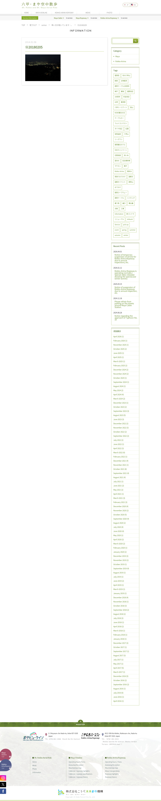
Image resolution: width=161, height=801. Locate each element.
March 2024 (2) (119, 398)
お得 (116, 102)
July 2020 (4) (118, 527)
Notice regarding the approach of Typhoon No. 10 (126, 317)
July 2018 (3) (118, 618)
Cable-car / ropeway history (78, 777)
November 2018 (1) (121, 601)
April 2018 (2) (118, 626)
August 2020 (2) (119, 523)
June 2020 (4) (118, 531)
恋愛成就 (118, 155)
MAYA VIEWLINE (41, 12)
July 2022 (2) (118, 440)
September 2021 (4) (121, 473)
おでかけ (118, 187)
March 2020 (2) (119, 543)
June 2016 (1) (118, 697)
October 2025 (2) (120, 349)
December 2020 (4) (120, 506)
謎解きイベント (120, 182)
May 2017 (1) (118, 663)
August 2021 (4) (119, 477)
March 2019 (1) (119, 589)
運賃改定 (130, 91)
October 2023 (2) (120, 407)
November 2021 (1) (121, 465)
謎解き (131, 176)
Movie (34, 765)
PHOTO (109, 12)
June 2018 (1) (118, 622)
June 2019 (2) (118, 581)
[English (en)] (134, 4)
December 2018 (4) (120, 597)
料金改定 (126, 97)
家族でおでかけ (120, 176)
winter (44, 25)
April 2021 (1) (118, 494)
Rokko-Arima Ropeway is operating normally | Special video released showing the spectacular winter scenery (125, 274)
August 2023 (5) (119, 415)
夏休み (117, 160)
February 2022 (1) (120, 456)
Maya (117, 56)
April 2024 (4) (118, 394)
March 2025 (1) (119, 361)
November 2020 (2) (121, 510)
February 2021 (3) (120, 502)
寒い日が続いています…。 (62, 25)
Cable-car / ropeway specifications (80, 774)
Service (117, 224)
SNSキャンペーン (121, 150)
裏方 (124, 203)
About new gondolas (112, 771)
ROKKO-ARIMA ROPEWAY (64, 12)
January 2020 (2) (120, 552)
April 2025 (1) (118, 357)
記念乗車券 (126, 160)
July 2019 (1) (118, 576)
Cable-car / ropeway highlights (79, 771)
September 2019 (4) (121, 568)
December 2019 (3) (120, 556)
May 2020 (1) (118, 535)
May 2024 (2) (118, 390)
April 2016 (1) (118, 701)
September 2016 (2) (121, 684)
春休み (129, 171)
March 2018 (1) (119, 630)
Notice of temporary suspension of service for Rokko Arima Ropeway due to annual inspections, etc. (125, 258)
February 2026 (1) (120, 340)
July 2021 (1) (118, 481)
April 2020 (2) (118, 539)
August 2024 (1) (119, 386)
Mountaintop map (75, 768)
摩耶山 (131, 182)
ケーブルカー (119, 118)
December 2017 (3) (120, 643)
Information (119, 214)
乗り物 (117, 203)
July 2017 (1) (118, 659)
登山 (131, 107)
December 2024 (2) (120, 369)
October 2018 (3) (120, 605)
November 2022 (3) (121, 427)
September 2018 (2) (121, 610)
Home (34, 762)
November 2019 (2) (121, 560)
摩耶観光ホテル (120, 144)
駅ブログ (33, 25)
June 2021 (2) (118, 485)
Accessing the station (76, 765)
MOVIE (88, 12)
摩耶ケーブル (119, 198)
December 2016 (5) (120, 676)
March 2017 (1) (119, 672)
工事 (122, 208)
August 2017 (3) (119, 655)
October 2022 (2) (120, 431)
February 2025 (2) (120, 365)
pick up (125, 224)
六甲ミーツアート (121, 107)
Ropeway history (111, 777)
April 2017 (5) (118, 668)
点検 (116, 208)
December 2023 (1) (120, 402)
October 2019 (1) (120, 564)
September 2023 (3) (121, 411)
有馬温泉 (118, 134)
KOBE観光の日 (120, 112)
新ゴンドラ (130, 214)
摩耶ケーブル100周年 (122, 86)
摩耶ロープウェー (121, 192)
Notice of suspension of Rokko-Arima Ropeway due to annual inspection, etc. (126, 290)
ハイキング (131, 198)
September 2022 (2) (121, 436)
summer (132, 230)
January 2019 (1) (120, 593)
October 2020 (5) (120, 514)
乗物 (122, 91)
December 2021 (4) (120, 460)
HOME (26, 12)
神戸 (116, 91)
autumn (117, 235)
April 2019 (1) (118, 585)
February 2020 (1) (120, 547)
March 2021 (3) (119, 498)
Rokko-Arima (120, 61)
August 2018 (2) (119, 614)
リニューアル (119, 219)
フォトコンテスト (121, 123)
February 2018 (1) (120, 634)
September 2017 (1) (121, 651)
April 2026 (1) (118, 336)
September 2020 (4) (121, 518)
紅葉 (127, 128)
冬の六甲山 (126, 75)
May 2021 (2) (118, 489)
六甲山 (126, 134)
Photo (34, 769)
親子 (125, 166)
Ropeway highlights (112, 774)
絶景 (116, 81)
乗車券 (123, 102)
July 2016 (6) (118, 692)
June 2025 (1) (118, 353)
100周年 (117, 97)
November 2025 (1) (121, 344)
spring (124, 230)
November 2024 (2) (121, 373)
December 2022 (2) (120, 423)
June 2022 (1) (118, 444)
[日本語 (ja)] (126, 4)
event (117, 230)
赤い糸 (126, 155)
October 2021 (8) (120, 469)
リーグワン (118, 139)
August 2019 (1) (119, 572)
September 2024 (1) (121, 382)
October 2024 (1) (120, 378)
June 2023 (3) (118, 419)
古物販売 (124, 81)
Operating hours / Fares (77, 762)
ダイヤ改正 (118, 128)
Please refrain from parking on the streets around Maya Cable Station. (124, 304)
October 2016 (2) (120, 680)
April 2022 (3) (118, 448)
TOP (23, 25)
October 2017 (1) (120, 647)
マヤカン (118, 166)
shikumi (130, 219)
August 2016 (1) (119, 688)
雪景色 (117, 75)
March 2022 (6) (119, 452)
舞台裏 (131, 203)
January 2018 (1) (120, 639)
